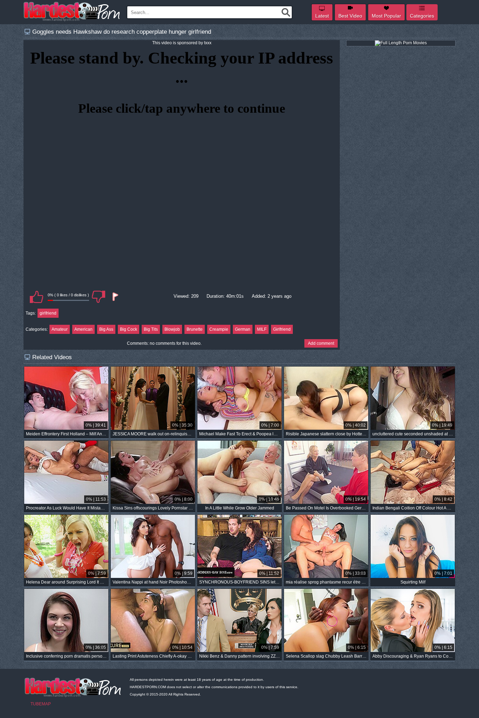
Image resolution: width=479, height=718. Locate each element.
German (242, 329)
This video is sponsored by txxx (181, 42)
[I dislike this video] (98, 296)
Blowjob (172, 329)
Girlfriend (282, 329)
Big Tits (151, 329)
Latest (322, 16)
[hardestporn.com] (72, 11)
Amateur (60, 329)
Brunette (195, 329)
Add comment (321, 343)
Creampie (218, 329)
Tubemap (41, 703)
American (83, 329)
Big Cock (128, 329)
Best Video (350, 16)
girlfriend (48, 313)
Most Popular (386, 16)
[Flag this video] (114, 296)
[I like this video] (36, 296)
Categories (422, 16)
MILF (262, 329)
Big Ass (106, 329)
